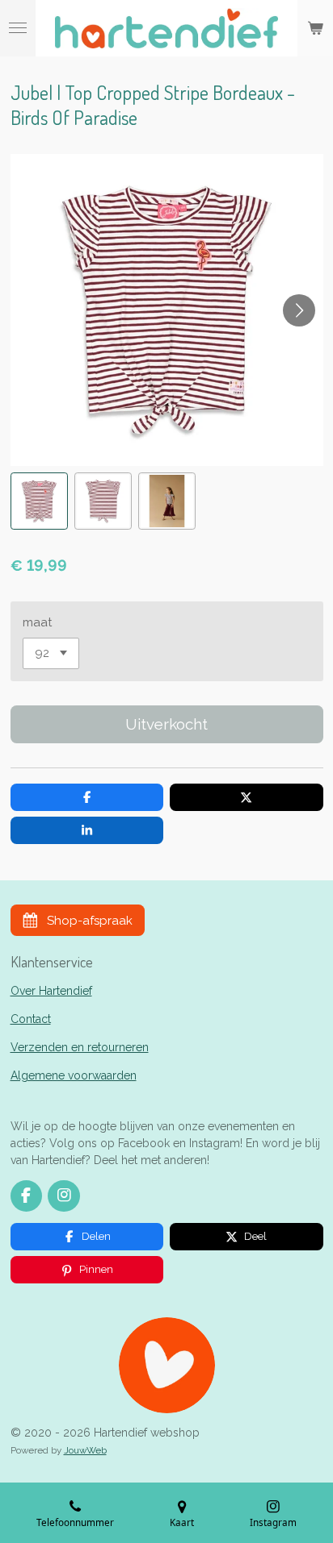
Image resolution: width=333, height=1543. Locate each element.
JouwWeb (85, 1450)
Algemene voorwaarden (74, 1075)
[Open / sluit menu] (18, 28)
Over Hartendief (51, 990)
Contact (31, 1019)
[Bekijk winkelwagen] (315, 28)
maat (37, 622)
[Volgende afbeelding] (299, 310)
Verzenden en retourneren (80, 1047)
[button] (39, 501)
